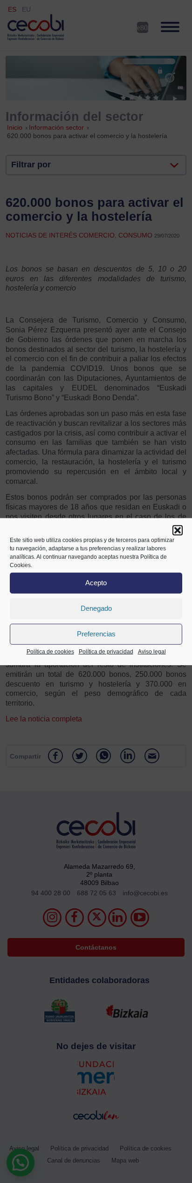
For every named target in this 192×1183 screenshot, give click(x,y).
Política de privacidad (106, 651)
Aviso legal (152, 651)
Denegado (96, 608)
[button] (177, 530)
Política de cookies (50, 651)
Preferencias (96, 634)
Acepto (96, 583)
